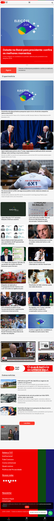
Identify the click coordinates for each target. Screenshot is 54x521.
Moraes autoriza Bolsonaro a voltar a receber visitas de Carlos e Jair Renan (40, 241)
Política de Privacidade (12, 470)
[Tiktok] (15, 480)
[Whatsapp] (6, 480)
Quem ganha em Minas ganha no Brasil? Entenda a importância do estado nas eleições (12, 331)
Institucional (7, 456)
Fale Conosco (8, 459)
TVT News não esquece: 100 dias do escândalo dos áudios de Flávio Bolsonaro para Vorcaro (13, 264)
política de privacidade (45, 504)
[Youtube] (4, 480)
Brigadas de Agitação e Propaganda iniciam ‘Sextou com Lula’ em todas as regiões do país (12, 286)
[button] (29, 2)
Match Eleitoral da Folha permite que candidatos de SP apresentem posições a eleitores (12, 241)
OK (27, 506)
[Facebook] (13, 480)
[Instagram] (8, 480)
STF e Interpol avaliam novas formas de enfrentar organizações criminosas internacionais (12, 309)
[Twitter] (11, 480)
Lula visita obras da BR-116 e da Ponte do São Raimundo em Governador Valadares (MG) (39, 219)
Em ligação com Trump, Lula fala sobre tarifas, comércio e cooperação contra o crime (39, 309)
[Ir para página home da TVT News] (27, 371)
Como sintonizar (9, 463)
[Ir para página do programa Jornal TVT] (10, 440)
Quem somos (7, 466)
